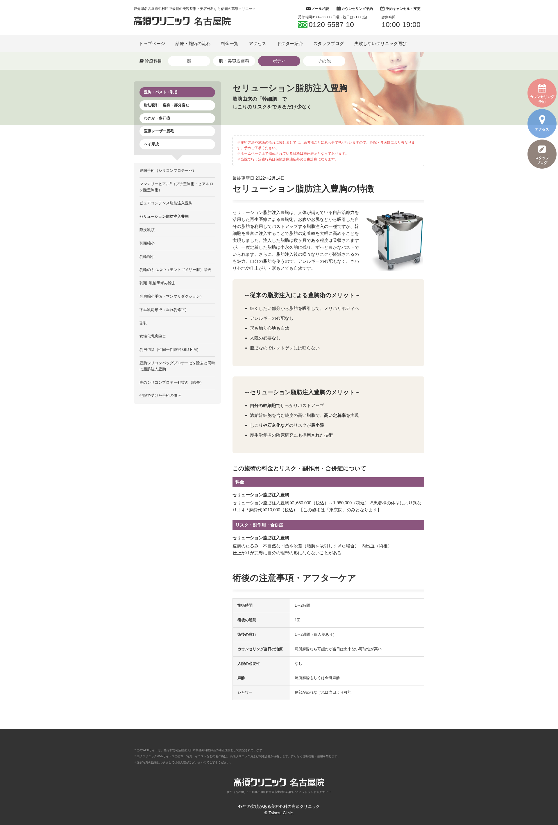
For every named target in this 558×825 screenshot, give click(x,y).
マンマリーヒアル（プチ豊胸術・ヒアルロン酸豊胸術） (176, 186)
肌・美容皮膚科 (234, 60)
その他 (324, 60)
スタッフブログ (542, 160)
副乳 (143, 323)
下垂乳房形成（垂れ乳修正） (164, 310)
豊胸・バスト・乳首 (161, 92)
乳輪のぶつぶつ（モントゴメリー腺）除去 (175, 269)
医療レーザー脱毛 (159, 131)
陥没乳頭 (147, 230)
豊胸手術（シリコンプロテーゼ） (168, 170)
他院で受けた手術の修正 (160, 395)
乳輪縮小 (147, 256)
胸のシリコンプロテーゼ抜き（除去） (172, 382)
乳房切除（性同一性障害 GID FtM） (170, 349)
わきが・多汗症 (157, 118)
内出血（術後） (377, 545)
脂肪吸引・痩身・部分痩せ (166, 105)
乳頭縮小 (147, 243)
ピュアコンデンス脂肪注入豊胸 (166, 203)
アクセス (542, 129)
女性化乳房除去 (153, 336)
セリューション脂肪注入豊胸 (164, 216)
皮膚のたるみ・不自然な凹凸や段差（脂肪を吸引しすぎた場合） (296, 545)
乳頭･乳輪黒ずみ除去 (158, 283)
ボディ (279, 60)
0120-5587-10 (331, 24)
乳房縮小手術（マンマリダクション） (172, 296)
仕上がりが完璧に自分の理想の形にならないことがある (287, 552)
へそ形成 (151, 144)
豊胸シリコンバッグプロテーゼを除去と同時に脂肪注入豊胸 (177, 366)
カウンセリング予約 (542, 99)
